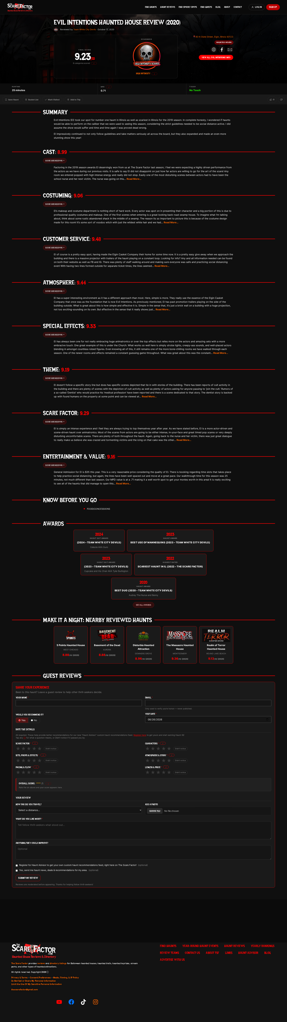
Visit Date (151, 714)
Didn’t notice (51, 749)
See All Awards (143, 605)
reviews (41, 963)
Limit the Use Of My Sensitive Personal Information (36, 984)
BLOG (218, 7)
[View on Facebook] (222, 49)
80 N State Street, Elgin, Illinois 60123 (213, 36)
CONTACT (238, 7)
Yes (23, 720)
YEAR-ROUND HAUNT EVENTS (200, 946)
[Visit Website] (213, 49)
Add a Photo (151, 804)
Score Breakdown (54, 160)
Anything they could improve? (32, 843)
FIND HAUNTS (151, 7)
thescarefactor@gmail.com (24, 989)
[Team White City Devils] (56, 29)
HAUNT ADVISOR (248, 953)
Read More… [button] (134, 178)
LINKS (228, 953)
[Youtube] (59, 1002)
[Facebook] (71, 1002)
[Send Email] (230, 49)
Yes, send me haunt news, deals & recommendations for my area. (58, 870)
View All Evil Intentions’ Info (216, 57)
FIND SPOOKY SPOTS (188, 7)
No (35, 720)
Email (149, 698)
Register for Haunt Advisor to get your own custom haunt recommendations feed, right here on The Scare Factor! (83, 865)
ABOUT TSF (212, 953)
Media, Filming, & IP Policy (66, 977)
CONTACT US (192, 953)
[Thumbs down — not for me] (281, 100)
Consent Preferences (40, 977)
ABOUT (227, 7)
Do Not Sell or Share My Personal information (33, 981)
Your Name (22, 698)
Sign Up (273, 7)
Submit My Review (28, 877)
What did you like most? (29, 819)
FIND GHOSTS (206, 7)
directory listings (58, 963)
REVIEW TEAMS (169, 953)
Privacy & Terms (19, 977)
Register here (139, 735)
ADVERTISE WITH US (172, 959)
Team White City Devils (84, 29)
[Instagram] (95, 1002)
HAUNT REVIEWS (167, 7)
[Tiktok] (83, 1002)
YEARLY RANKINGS (262, 946)
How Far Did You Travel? (28, 804)
